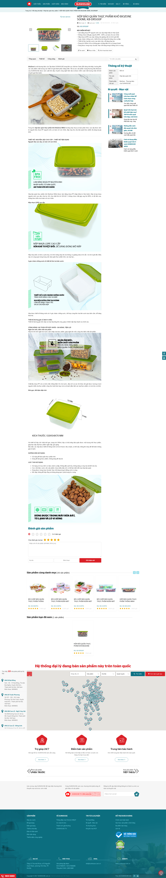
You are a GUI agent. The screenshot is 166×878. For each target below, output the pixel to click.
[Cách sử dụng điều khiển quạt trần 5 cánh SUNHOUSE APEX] (115, 143)
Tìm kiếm (139, 674)
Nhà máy (111, 4)
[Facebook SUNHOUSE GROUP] (164, 355)
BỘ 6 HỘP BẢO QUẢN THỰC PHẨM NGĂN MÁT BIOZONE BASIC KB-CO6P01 (60, 600)
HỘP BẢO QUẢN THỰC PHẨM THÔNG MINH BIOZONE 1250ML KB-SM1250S (128, 600)
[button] (30, 29)
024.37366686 (71, 866)
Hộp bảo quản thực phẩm (51, 10)
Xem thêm (41, 759)
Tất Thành (66, 876)
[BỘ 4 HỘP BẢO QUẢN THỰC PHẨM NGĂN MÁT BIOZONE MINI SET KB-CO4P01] (83, 587)
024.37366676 (60, 866)
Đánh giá (61, 59)
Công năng (51, 59)
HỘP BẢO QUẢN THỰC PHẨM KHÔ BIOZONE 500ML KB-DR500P (79, 10)
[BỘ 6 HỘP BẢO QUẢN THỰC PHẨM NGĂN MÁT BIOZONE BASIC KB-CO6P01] (60, 587)
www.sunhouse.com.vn (122, 863)
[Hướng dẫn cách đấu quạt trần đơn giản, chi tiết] (115, 129)
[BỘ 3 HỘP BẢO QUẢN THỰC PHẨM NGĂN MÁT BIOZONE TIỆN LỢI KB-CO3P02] (106, 587)
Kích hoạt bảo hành (106, 50)
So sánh (82, 50)
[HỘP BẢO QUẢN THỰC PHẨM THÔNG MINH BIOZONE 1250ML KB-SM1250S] (129, 587)
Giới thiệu (37, 4)
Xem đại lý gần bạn (156, 674)
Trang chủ (29, 3)
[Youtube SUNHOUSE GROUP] (164, 359)
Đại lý (118, 4)
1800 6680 (70, 868)
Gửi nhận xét (90, 560)
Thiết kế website (56, 876)
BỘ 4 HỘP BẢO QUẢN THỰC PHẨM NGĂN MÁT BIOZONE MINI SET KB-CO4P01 (83, 600)
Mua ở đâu (92, 50)
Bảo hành (64, 4)
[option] (50, 29)
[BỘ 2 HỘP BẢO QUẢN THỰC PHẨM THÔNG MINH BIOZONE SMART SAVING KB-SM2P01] (37, 587)
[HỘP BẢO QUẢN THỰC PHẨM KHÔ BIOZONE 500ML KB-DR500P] (83, 631)
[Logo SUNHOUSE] (83, 9)
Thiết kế (41, 59)
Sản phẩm (46, 4)
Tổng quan (32, 59)
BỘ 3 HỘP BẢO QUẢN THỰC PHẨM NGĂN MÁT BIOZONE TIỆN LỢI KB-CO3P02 (106, 600)
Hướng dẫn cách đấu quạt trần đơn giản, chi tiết (130, 128)
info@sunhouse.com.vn (93, 863)
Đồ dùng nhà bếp (37, 10)
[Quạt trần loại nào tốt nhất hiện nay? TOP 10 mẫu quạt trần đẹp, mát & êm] (115, 113)
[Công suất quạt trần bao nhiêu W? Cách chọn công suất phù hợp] (115, 97)
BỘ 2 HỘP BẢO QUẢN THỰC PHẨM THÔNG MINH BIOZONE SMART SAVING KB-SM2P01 (36, 600)
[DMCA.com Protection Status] (120, 849)
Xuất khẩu (55, 4)
